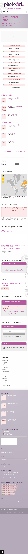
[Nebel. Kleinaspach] (14, 62)
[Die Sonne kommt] (14, 85)
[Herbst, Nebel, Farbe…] (14, 36)
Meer (4, 369)
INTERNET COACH (8, 434)
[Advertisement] (9, 441)
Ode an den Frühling (13, 125)
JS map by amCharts (5, 194)
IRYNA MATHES (10, 510)
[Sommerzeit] (3, 144)
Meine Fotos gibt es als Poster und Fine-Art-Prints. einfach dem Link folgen (13, 218)
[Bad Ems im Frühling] (3, 101)
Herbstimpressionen (11, 419)
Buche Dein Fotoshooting (14, 270)
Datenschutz (17, 509)
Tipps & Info (6, 385)
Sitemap (3, 510)
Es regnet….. (11, 133)
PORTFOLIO (7, 433)
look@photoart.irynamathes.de (10, 477)
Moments (6, 372)
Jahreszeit (8, 23)
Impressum (10, 509)
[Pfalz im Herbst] (14, 46)
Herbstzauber (21, 151)
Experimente (7, 365)
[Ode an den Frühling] (3, 128)
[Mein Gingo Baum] (14, 57)
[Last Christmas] (3, 117)
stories (5, 383)
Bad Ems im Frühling (13, 98)
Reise (5, 378)
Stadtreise (6, 380)
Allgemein (6, 360)
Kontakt (3, 509)
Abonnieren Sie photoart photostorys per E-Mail (12, 501)
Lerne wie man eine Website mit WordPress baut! (13, 312)
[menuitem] (23, 190)
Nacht (5, 374)
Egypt (5, 363)
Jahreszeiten (6, 151)
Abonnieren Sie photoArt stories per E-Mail (14, 348)
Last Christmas (12, 114)
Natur (14, 23)
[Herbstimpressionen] (3, 422)
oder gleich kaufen (6, 252)
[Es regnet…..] (3, 136)
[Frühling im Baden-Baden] (3, 109)
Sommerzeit (11, 141)
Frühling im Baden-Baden (15, 106)
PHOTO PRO (7, 431)
